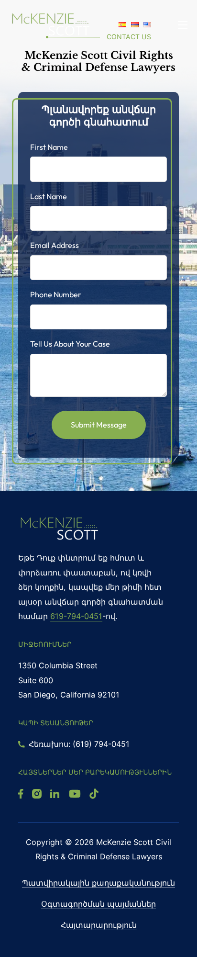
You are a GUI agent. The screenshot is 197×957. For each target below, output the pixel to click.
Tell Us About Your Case (70, 344)
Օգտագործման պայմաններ (98, 904)
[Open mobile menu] (182, 25)
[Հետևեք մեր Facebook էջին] (20, 794)
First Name (49, 147)
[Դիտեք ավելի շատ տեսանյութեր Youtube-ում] (75, 794)
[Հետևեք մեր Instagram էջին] (37, 794)
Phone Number (55, 294)
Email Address (54, 245)
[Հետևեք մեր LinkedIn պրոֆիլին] (55, 793)
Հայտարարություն (99, 925)
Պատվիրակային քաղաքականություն (98, 883)
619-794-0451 (76, 616)
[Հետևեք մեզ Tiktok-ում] (93, 794)
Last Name (48, 196)
